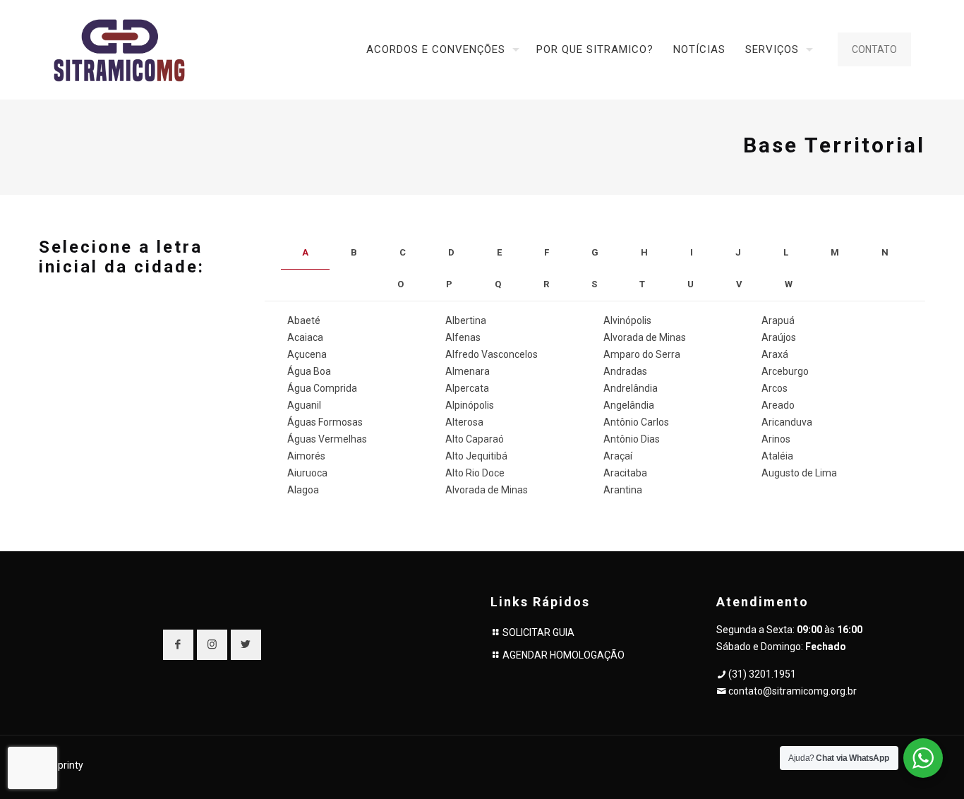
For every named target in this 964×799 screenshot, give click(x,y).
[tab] (305, 253)
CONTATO (874, 49)
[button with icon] (178, 645)
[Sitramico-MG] (119, 49)
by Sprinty (61, 765)
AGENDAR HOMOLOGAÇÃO (563, 655)
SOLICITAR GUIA (538, 632)
